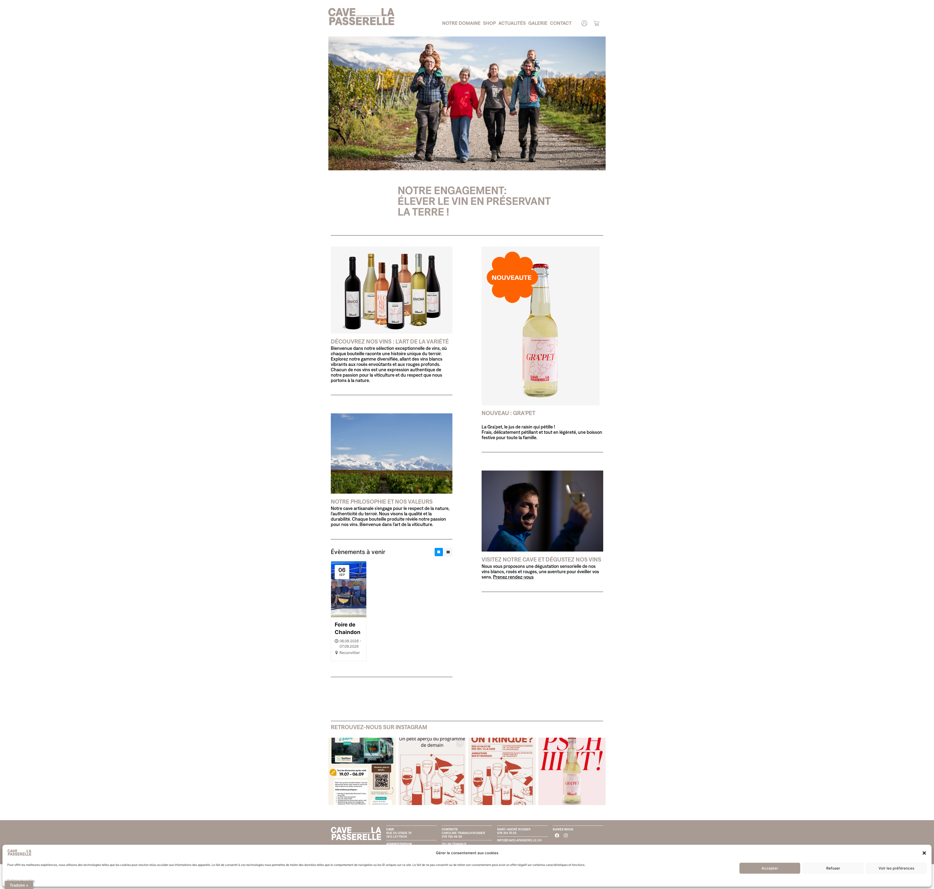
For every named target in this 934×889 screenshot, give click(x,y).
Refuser (833, 868)
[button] (924, 853)
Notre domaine (461, 23)
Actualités (512, 23)
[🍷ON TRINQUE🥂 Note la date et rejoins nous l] (502, 771)
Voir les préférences (896, 868)
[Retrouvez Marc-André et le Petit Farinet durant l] (362, 771)
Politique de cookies (21, 880)
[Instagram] (565, 835)
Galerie (538, 23)
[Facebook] (557, 835)
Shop (489, 23)
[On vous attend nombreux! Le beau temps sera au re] (432, 771)
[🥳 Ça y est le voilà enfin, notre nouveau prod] (572, 771)
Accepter (770, 868)
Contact (561, 23)
